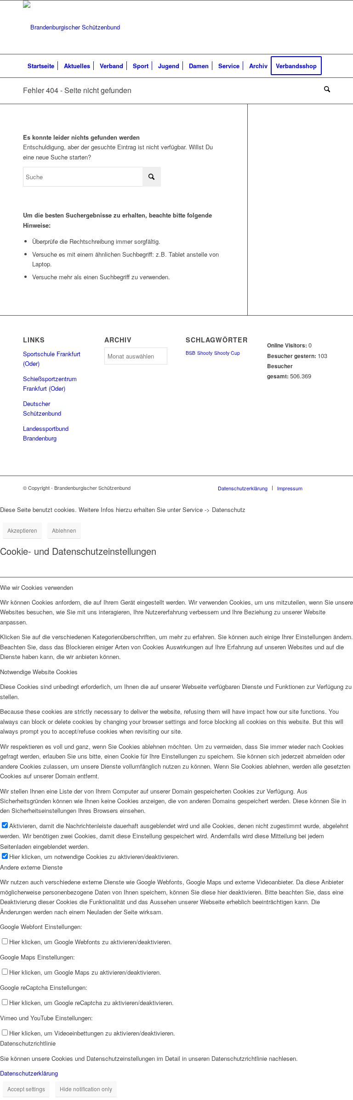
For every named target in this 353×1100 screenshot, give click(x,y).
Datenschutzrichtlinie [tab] (28, 1043)
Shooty (204, 352)
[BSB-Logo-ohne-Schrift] (71, 27)
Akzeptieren (22, 530)
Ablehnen (64, 530)
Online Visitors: (287, 345)
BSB (190, 352)
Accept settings (26, 1089)
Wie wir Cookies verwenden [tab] (36, 587)
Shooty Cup (227, 352)
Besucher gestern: (292, 356)
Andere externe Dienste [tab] (31, 867)
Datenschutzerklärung (29, 1073)
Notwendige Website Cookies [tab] (39, 671)
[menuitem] (41, 65)
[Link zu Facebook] (323, 27)
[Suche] (324, 88)
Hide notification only (86, 1089)
